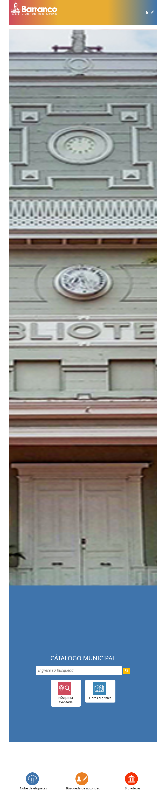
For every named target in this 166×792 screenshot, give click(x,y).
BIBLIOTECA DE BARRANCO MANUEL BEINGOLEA (22, 23)
